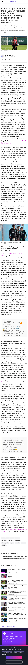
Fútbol (6, 626)
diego (11, 538)
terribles (4, 545)
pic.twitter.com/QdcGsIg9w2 (11, 448)
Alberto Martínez (9, 55)
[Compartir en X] (9, 60)
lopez (12, 542)
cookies (9, 652)
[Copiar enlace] (2, 60)
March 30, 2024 (17, 451)
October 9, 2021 (18, 335)
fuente (10, 540)
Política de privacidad (19, 651)
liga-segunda (5, 542)
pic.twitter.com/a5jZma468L (17, 332)
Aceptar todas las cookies (14, 657)
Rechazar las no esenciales (14, 662)
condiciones (5, 538)
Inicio (2, 626)
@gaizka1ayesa (7, 324)
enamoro (17, 538)
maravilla (17, 542)
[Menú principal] (2, 1)
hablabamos (17, 540)
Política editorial (19, 644)
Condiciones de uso (7, 651)
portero (23, 542)
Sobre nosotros (11, 644)
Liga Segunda (12, 626)
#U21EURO (6, 332)
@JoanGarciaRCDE (14, 323)
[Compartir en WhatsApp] (5, 60)
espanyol (4, 540)
